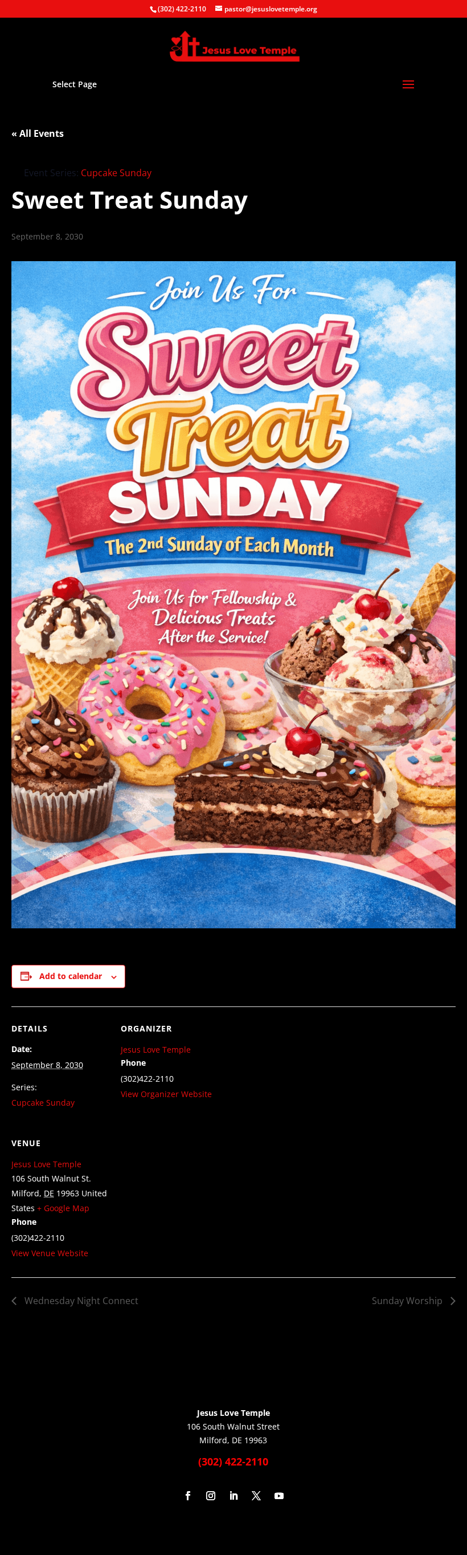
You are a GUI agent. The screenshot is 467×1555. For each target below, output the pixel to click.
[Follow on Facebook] (188, 1496)
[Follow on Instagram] (211, 1496)
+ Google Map (63, 1208)
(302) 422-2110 (182, 9)
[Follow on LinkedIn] (233, 1496)
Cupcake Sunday (43, 1102)
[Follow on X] (256, 1496)
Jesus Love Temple (156, 1049)
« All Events (37, 133)
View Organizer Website (166, 1094)
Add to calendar (70, 976)
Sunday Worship (408, 1300)
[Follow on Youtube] (279, 1496)
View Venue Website (49, 1253)
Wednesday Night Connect (80, 1300)
